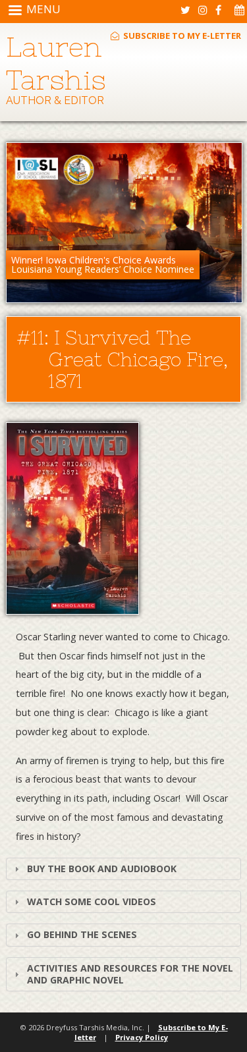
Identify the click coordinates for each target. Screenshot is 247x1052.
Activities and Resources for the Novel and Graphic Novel (130, 974)
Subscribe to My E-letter (181, 36)
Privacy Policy (141, 1037)
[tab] (123, 869)
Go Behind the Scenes (82, 934)
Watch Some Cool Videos (91, 901)
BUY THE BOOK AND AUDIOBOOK (102, 868)
